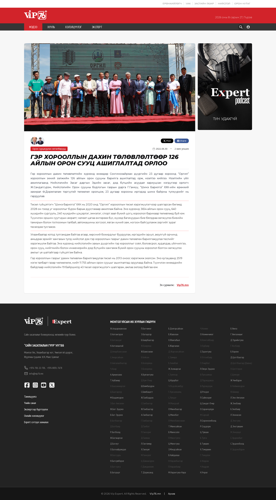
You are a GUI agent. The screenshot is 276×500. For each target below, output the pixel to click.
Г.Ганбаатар (146, 420)
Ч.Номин (204, 328)
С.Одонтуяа (205, 351)
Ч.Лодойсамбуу (175, 386)
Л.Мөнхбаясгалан (176, 420)
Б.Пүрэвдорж (206, 386)
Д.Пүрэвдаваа (207, 380)
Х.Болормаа (146, 363)
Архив (171, 493)
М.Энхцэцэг (235, 432)
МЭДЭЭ (33, 27)
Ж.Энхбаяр (235, 403)
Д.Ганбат (145, 426)
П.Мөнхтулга (174, 437)
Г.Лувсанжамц (174, 391)
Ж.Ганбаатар (147, 409)
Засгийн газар (204, 3)
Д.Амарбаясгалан (118, 351)
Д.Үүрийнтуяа (236, 340)
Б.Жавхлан (173, 334)
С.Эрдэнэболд (237, 443)
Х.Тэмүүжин (205, 449)
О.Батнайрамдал (118, 449)
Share (183, 140)
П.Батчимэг (146, 328)
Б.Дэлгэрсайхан (175, 328)
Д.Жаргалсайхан (176, 351)
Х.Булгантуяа (147, 374)
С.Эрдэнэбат (236, 437)
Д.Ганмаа (145, 437)
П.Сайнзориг (206, 397)
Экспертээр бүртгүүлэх (36, 409)
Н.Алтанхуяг (116, 340)
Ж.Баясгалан (147, 351)
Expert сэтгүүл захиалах (36, 422)
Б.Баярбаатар (147, 340)
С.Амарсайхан (116, 357)
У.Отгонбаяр (206, 357)
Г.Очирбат (205, 363)
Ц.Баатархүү (116, 391)
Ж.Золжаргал (174, 368)
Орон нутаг (242, 3)
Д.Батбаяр (115, 426)
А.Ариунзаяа (116, 374)
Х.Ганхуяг (145, 449)
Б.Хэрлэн (234, 351)
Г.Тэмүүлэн (205, 455)
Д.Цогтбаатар (237, 357)
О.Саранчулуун (207, 409)
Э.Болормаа (146, 368)
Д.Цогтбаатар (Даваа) (241, 363)
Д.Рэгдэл (204, 391)
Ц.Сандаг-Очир (207, 403)
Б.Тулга (203, 437)
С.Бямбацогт (147, 391)
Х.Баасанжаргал (117, 386)
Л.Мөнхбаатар (175, 409)
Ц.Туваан (204, 432)
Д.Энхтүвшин (236, 426)
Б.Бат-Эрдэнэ (116, 414)
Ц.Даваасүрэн (147, 460)
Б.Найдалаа (173, 455)
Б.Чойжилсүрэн (237, 386)
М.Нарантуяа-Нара (177, 472)
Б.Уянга (233, 328)
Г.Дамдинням (147, 466)
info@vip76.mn (36, 373)
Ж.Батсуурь (115, 455)
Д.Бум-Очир (146, 380)
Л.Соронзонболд (208, 420)
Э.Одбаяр (204, 345)
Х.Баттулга (115, 466)
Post (168, 140)
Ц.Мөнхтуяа (174, 443)
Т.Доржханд (147, 472)
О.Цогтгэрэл (236, 368)
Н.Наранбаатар (175, 460)
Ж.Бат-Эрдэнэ (116, 409)
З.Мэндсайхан (175, 449)
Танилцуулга (30, 396)
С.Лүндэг (172, 397)
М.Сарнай (204, 414)
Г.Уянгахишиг (236, 334)
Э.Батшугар (146, 334)
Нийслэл (224, 3)
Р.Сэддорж (205, 426)
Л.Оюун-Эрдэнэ (207, 368)
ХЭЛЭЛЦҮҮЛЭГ (73, 27)
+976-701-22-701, (37, 367)
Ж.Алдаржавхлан (118, 328)
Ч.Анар (113, 368)
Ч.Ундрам (204, 466)
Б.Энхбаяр (235, 409)
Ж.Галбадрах (147, 397)
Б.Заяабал (173, 363)
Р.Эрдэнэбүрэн (237, 449)
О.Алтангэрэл (116, 334)
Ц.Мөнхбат (173, 414)
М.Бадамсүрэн (116, 397)
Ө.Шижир (234, 391)
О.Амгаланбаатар (118, 363)
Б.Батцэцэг (115, 472)
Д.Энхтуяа (235, 420)
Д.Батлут (114, 443)
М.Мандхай (173, 403)
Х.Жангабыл (174, 340)
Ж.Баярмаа (146, 345)
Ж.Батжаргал (116, 437)
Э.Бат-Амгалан (117, 403)
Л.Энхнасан (235, 414)
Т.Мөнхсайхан (175, 426)
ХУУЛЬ (51, 27)
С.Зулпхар (173, 374)
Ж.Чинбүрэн (236, 380)
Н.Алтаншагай (116, 345)
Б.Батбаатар (116, 420)
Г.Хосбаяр (235, 345)
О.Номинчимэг (206, 334)
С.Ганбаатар (147, 403)
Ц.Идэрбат (173, 380)
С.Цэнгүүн (234, 374)
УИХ (188, 3)
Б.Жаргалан (173, 345)
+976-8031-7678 (54, 367)
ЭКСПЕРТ (97, 27)
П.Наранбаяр (174, 466)
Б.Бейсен (145, 357)
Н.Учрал (203, 472)
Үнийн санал (30, 403)
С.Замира (172, 357)
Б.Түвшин (204, 443)
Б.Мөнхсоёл (173, 432)
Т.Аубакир (115, 380)
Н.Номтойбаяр (207, 340)
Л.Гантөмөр (146, 443)
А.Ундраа (204, 460)
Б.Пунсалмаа (206, 374)
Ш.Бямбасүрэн (147, 386)
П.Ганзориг (146, 432)
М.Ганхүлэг (146, 455)
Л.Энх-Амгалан (237, 397)
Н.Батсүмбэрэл (117, 460)
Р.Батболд (115, 432)
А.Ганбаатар (147, 414)
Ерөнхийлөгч (172, 3)
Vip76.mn (183, 285)
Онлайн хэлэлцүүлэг (34, 416)
